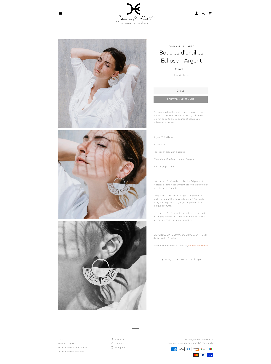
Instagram (119, 347)
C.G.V (60, 339)
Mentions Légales (67, 343)
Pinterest (119, 343)
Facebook (119, 339)
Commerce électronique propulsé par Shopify (190, 343)
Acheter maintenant (180, 99)
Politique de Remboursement (72, 347)
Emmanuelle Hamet (198, 245)
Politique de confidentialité (71, 351)
